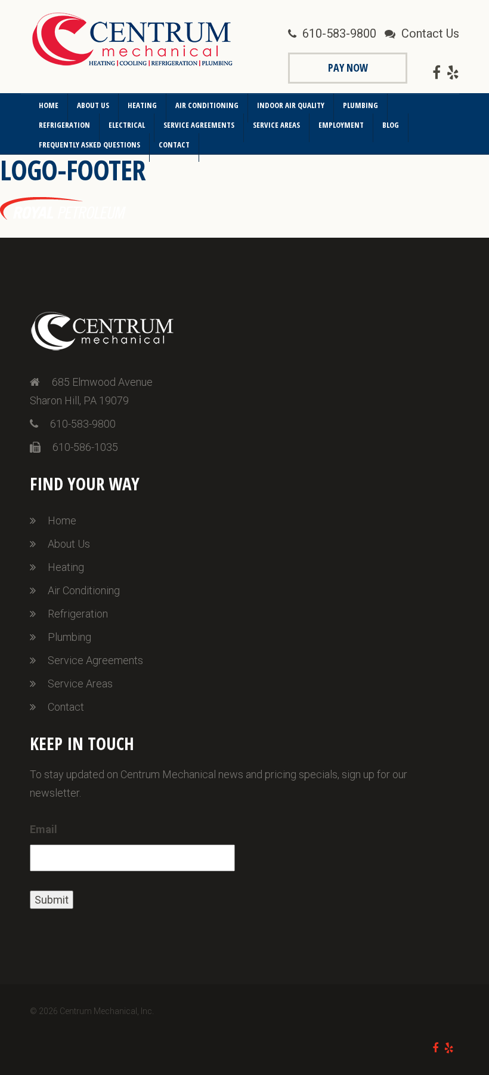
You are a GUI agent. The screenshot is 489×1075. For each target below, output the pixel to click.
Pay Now (348, 67)
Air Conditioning (207, 105)
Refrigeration (64, 124)
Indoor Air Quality (290, 105)
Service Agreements (198, 124)
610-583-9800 (339, 33)
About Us (93, 105)
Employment (341, 124)
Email (43, 829)
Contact (174, 144)
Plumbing (360, 105)
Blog (390, 124)
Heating (142, 105)
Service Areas (276, 124)
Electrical (127, 124)
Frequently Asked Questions (89, 144)
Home (48, 105)
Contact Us (430, 33)
